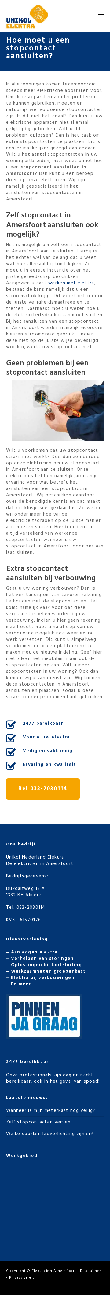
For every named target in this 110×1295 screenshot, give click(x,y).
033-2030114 (31, 907)
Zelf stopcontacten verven (38, 1122)
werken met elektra (71, 283)
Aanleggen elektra (34, 952)
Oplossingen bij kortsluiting (46, 965)
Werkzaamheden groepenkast (48, 971)
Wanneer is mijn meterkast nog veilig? (51, 1110)
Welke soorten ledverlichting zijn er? (50, 1133)
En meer (21, 984)
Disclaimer (90, 1271)
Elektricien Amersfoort (54, 1271)
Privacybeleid (22, 1278)
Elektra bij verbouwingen (43, 977)
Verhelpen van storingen (42, 958)
